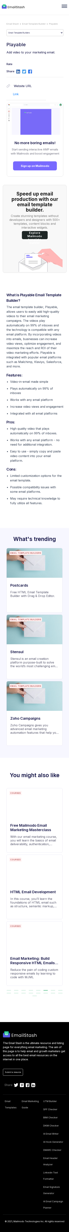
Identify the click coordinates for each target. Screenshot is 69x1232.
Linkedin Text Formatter (50, 1175)
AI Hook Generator (53, 1142)
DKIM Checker (51, 1125)
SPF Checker (50, 1109)
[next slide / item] (63, 888)
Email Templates (11, 1104)
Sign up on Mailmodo (35, 165)
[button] (9, 990)
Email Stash (12, 24)
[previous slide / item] (5, 888)
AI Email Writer (51, 1133)
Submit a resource (13, 1072)
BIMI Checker (50, 1117)
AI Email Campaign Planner (53, 1204)
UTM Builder (50, 1101)
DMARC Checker (52, 1150)
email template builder (34, 24)
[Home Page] (14, 7)
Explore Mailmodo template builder (34, 235)
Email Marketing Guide (30, 1104)
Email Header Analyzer (50, 1161)
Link (16, 94)
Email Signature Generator (51, 1190)
